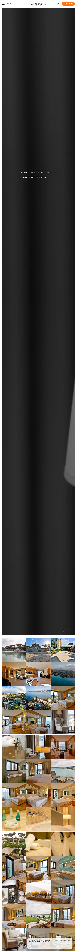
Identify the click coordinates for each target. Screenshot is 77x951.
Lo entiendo (35, 946)
